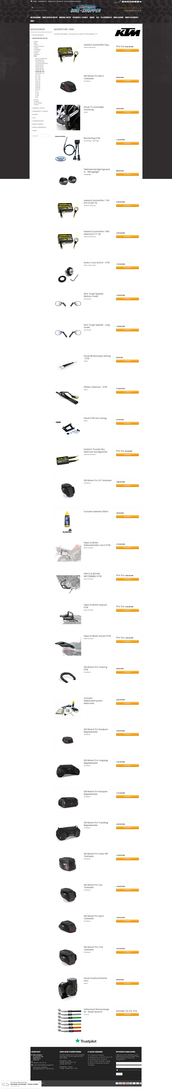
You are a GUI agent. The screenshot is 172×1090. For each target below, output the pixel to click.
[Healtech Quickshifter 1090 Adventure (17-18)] (68, 243)
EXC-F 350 (37, 76)
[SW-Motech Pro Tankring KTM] (68, 678)
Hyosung (37, 51)
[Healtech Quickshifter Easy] (68, 56)
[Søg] (38, 7)
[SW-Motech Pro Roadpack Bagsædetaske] (68, 741)
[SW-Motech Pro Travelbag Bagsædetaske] (68, 834)
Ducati (36, 45)
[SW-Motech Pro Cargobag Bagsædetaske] (68, 772)
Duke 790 (37, 89)
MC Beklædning (37, 35)
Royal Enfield (38, 103)
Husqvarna (37, 49)
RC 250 (37, 94)
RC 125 (37, 91)
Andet (34, 130)
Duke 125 (37, 81)
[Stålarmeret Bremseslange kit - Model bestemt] (68, 1021)
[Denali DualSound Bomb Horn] (68, 990)
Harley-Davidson (39, 46)
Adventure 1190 (39, 73)
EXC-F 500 (37, 79)
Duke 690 (37, 87)
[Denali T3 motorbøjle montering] (68, 118)
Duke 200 (37, 83)
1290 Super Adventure (41, 63)
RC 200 (37, 92)
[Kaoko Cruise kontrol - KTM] (68, 274)
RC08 (36, 97)
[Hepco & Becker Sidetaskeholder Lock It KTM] (68, 554)
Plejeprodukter (38, 121)
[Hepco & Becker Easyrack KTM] (68, 616)
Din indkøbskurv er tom (132, 10)
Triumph (36, 101)
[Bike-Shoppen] (86, 8)
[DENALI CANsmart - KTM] (68, 398)
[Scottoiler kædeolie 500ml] (68, 523)
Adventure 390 (39, 65)
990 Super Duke (39, 60)
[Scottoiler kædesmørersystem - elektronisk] (68, 710)
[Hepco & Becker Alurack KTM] (68, 647)
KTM (35, 56)
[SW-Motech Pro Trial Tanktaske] (68, 958)
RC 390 (37, 95)
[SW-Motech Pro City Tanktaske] (68, 896)
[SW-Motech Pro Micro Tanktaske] (68, 87)
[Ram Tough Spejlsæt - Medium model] (68, 305)
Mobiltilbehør (37, 124)
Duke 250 (37, 84)
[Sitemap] (141, 1077)
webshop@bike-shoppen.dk (45, 1065)
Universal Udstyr (38, 108)
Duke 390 (37, 86)
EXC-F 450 (37, 78)
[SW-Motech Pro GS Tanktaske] (68, 492)
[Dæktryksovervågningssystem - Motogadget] (68, 181)
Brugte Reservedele (39, 127)
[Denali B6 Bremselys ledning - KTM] (68, 367)
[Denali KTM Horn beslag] (68, 430)
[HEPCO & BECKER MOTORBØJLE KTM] (68, 585)
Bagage (35, 114)
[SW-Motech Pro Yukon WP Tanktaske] (68, 865)
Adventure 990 (39, 68)
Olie (33, 118)
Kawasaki (37, 54)
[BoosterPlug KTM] (68, 150)
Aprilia (36, 41)
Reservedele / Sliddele (40, 111)
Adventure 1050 (39, 70)
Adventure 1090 (39, 71)
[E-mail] (129, 1066)
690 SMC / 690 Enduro (41, 58)
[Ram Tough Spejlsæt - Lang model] (68, 336)
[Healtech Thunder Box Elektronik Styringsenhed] (68, 461)
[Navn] (129, 1063)
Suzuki (36, 100)
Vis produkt (127, 50)
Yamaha (36, 104)
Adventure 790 (39, 66)
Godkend (119, 1074)
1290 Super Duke (39, 62)
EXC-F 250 (37, 74)
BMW (35, 43)
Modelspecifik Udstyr (39, 38)
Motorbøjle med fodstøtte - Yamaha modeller (24, 1084)
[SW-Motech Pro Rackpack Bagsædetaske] (68, 803)
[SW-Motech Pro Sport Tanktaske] (68, 927)
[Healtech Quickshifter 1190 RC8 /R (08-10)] (68, 212)
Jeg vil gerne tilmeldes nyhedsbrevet (130, 1070)
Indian (36, 53)
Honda (36, 48)
